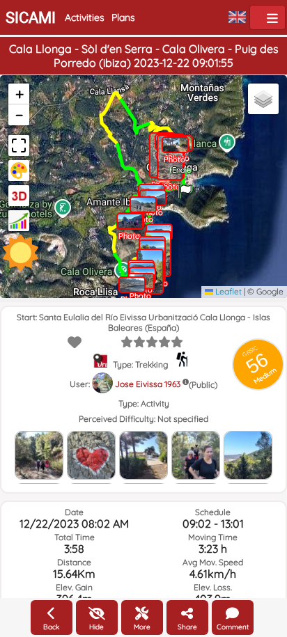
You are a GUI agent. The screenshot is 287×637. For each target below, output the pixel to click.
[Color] (18, 170)
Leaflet (227, 291)
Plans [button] (123, 17)
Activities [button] (84, 17)
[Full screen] (18, 145)
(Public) (203, 384)
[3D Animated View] (18, 195)
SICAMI (31, 17)
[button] (184, 186)
